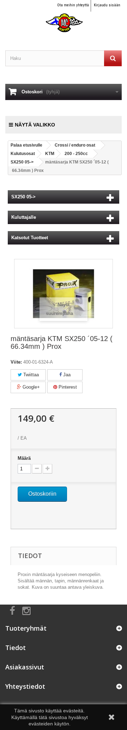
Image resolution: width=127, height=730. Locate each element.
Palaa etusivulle (26, 145)
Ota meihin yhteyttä (73, 5)
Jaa (66, 374)
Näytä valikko (35, 125)
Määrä (24, 458)
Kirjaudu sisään (107, 5)
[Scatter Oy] (63, 16)
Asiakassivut (24, 667)
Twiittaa (30, 374)
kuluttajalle (23, 217)
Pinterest (67, 387)
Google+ (30, 387)
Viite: (16, 362)
